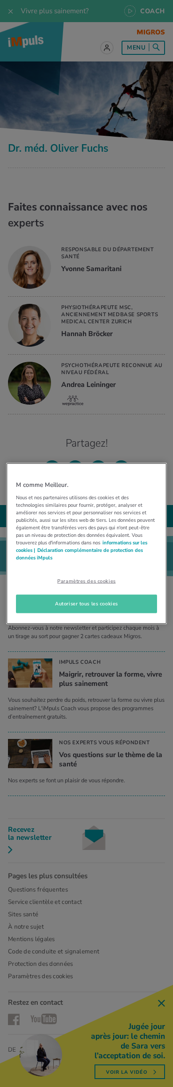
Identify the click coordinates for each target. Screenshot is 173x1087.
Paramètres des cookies (86, 581)
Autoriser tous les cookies (86, 603)
